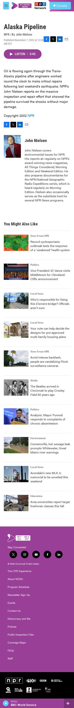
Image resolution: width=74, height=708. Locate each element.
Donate (62, 5)
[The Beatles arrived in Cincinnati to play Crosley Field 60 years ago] (16, 387)
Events (11, 602)
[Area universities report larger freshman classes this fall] (16, 503)
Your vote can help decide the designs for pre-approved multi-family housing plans (49, 332)
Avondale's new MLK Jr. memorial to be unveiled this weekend (49, 477)
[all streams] (69, 703)
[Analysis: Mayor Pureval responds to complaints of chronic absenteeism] (16, 416)
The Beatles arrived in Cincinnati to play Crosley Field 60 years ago (47, 390)
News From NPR (39, 236)
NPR (31, 115)
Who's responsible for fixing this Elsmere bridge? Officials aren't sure (49, 303)
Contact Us (14, 610)
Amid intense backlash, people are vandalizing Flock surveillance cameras (49, 361)
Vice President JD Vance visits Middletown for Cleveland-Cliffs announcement (50, 274)
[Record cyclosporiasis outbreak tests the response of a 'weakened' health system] (16, 243)
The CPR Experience (19, 571)
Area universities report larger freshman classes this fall (50, 504)
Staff (10, 658)
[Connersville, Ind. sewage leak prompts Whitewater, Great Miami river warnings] (16, 445)
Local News (36, 293)
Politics (34, 264)
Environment (38, 438)
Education (36, 496)
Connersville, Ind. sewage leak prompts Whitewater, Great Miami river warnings (50, 448)
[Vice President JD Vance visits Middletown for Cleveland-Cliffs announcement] (16, 272)
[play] (5, 703)
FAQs (11, 650)
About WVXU (15, 579)
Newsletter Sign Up (19, 594)
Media (34, 380)
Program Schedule (18, 586)
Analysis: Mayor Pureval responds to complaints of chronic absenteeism (47, 419)
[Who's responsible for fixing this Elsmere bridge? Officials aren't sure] (16, 301)
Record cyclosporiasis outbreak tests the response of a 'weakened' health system (50, 245)
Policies (12, 626)
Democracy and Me (19, 618)
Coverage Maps (17, 642)
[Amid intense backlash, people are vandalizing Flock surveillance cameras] (16, 358)
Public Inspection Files (21, 634)
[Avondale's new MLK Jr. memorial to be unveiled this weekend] (16, 474)
